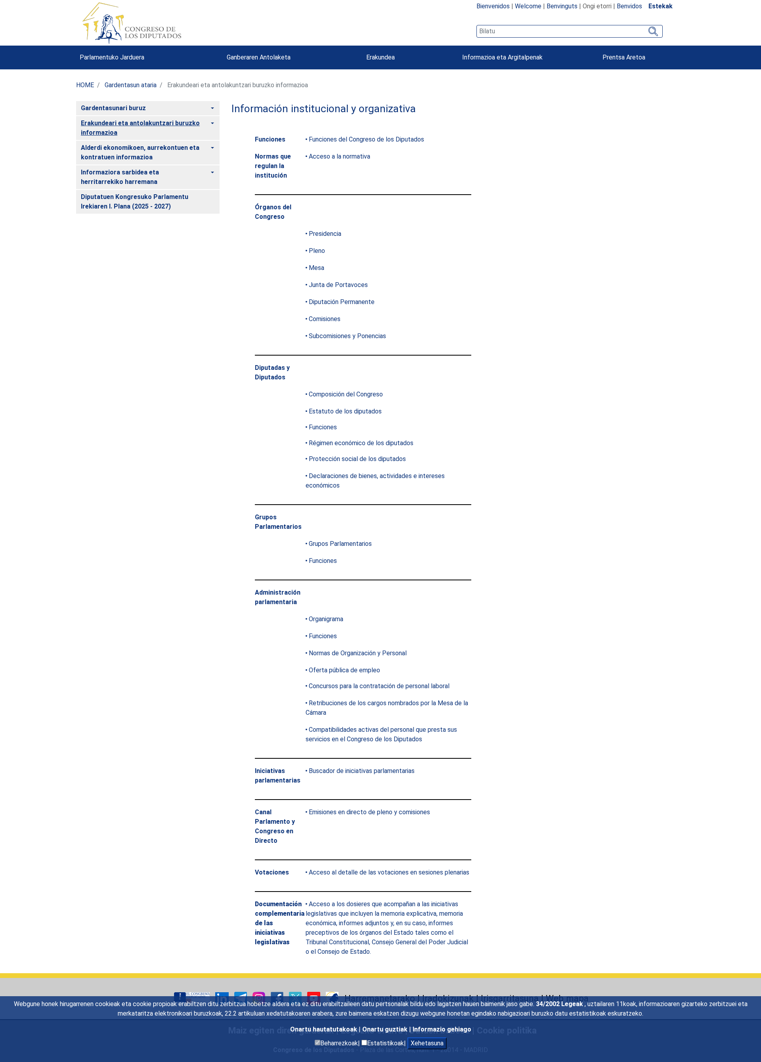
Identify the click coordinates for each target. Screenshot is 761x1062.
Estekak (660, 6)
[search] (569, 31)
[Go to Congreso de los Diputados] (131, 23)
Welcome (528, 6)
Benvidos (629, 6)
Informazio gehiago (442, 1029)
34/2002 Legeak (560, 1004)
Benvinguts (562, 6)
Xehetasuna (427, 1043)
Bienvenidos (493, 6)
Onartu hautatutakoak (324, 1029)
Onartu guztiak (385, 1029)
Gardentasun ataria (131, 85)
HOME (85, 85)
